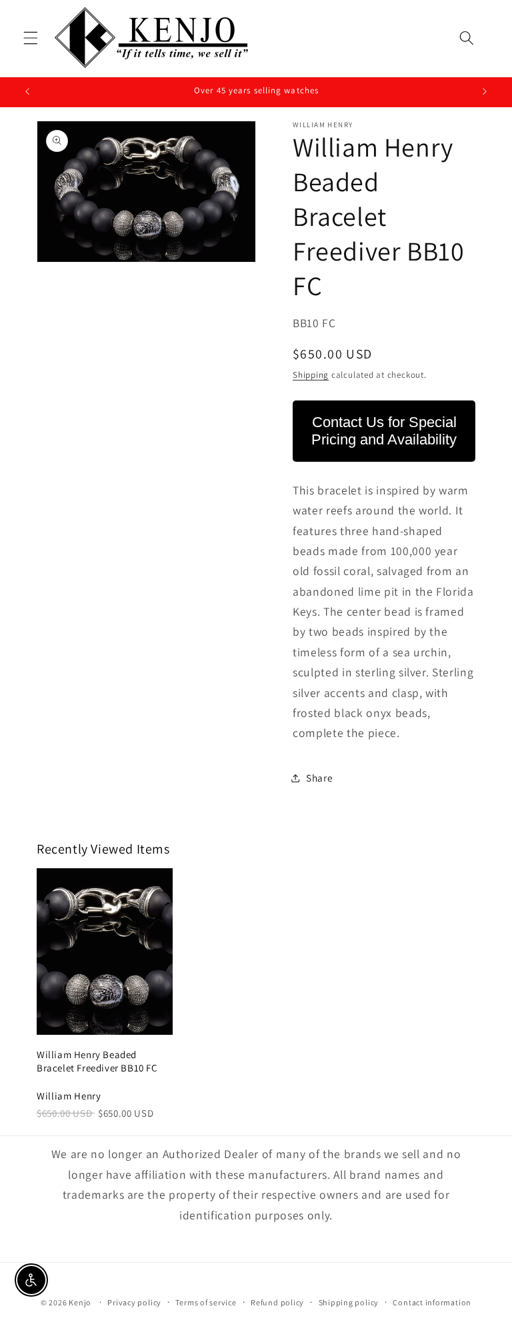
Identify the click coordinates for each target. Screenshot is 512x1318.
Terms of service (205, 1302)
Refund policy (277, 1302)
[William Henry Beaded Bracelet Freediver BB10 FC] (105, 951)
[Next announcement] (484, 92)
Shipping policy (349, 1302)
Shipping (311, 374)
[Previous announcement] (27, 92)
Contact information (432, 1302)
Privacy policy (134, 1302)
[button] (31, 38)
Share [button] (319, 777)
